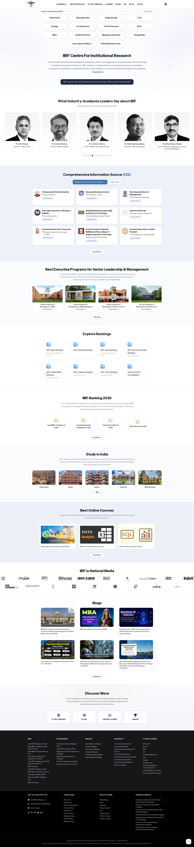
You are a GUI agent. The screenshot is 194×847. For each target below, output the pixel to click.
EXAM (118, 4)
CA (144, 752)
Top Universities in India (122, 744)
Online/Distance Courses (152, 770)
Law (144, 757)
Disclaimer (67, 811)
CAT (29, 780)
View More (148, 11)
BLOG (131, 4)
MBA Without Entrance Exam (38, 772)
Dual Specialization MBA (37, 774)
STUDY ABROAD (95, 4)
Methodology (69, 821)
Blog (101, 802)
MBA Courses (33, 766)
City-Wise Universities (122, 754)
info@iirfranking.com (38, 800)
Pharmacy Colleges (92, 749)
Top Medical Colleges (93, 744)
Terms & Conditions (71, 805)
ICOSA (140, 4)
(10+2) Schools (105, 816)
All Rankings (104, 800)
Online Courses (105, 819)
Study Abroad (105, 808)
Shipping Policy (69, 816)
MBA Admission (33, 783)
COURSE (109, 4)
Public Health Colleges (93, 757)
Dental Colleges (91, 746)
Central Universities (121, 746)
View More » (97, 437)
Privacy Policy (69, 808)
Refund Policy (69, 819)
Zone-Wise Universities (122, 760)
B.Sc (144, 749)
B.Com (145, 746)
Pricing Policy (69, 813)
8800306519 (35, 804)
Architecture (147, 763)
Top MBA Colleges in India (37, 744)
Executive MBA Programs (152, 773)
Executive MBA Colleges (37, 777)
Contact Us (68, 802)
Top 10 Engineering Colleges (67, 761)
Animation (146, 744)
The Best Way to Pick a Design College (150, 815)
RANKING (61, 4)
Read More (98, 72)
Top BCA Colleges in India (66, 749)
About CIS (115, 182)
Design (145, 760)
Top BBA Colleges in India (37, 769)
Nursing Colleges (91, 752)
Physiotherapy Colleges (94, 755)
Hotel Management (150, 755)
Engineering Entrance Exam (67, 764)
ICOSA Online (105, 813)
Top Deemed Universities (123, 762)
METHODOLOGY (77, 4)
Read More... (116, 279)
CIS (124, 4)
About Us (67, 800)
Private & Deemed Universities (125, 757)
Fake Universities (120, 765)
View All (97, 317)
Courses (103, 805)
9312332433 (45, 804)
